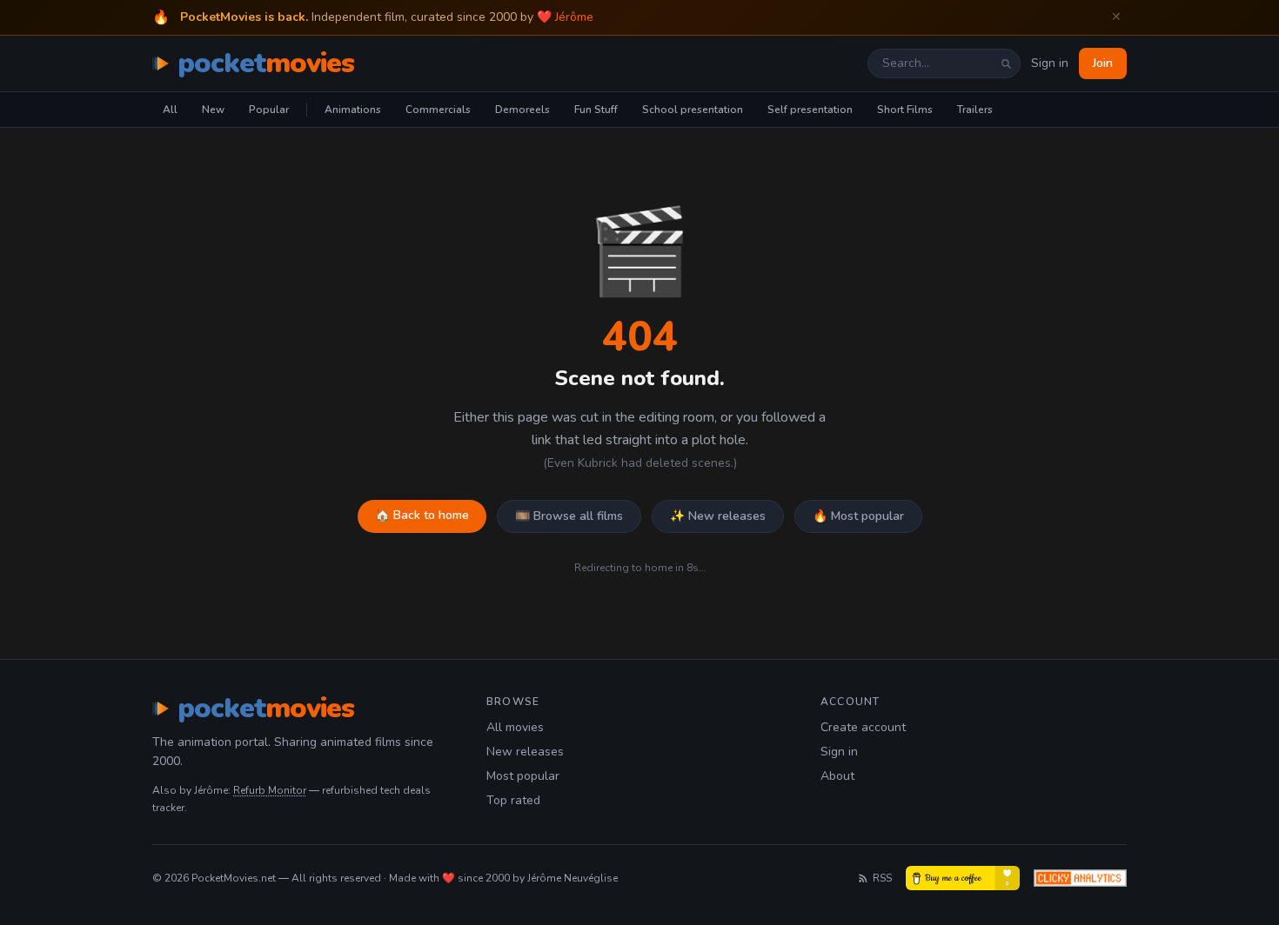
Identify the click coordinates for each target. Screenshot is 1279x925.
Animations (353, 109)
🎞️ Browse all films (569, 516)
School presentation (692, 109)
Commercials (438, 109)
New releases (525, 751)
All (170, 109)
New (213, 109)
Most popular (522, 776)
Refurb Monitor (269, 790)
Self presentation (810, 109)
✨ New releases (718, 516)
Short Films (905, 109)
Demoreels (522, 109)
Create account (863, 727)
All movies (515, 727)
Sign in (1049, 63)
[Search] (1006, 63)
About (837, 776)
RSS (882, 878)
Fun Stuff (596, 109)
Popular (269, 109)
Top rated (513, 800)
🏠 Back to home (422, 515)
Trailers (975, 109)
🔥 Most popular (858, 516)
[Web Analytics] (1080, 878)
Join (1103, 63)
